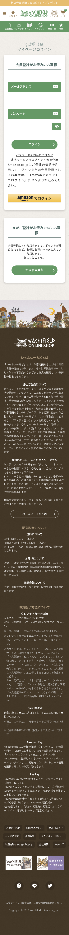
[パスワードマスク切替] (56, 126)
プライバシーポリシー (52, 836)
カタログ (59, 844)
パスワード (18, 114)
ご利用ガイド (56, 828)
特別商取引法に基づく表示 (19, 844)
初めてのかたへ (34, 828)
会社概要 (43, 844)
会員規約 (29, 836)
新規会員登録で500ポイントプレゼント (34, 2)
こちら (38, 257)
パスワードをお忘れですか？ (34, 155)
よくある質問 (12, 836)
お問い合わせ (13, 828)
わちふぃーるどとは (34, 513)
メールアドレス (21, 86)
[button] (34, 198)
